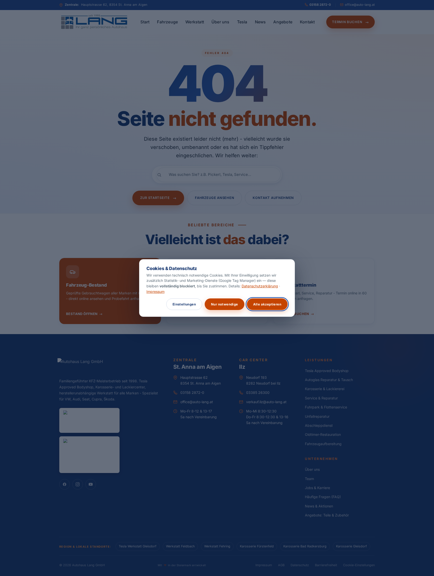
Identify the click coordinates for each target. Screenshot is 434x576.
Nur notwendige (224, 304)
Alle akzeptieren (267, 304)
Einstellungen (184, 304)
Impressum (155, 291)
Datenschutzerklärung (260, 286)
